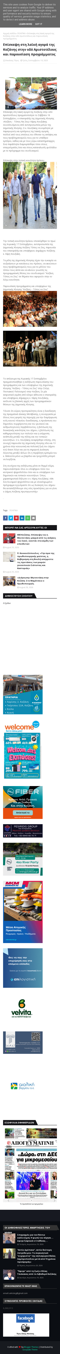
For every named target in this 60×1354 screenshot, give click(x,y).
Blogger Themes (31, 1347)
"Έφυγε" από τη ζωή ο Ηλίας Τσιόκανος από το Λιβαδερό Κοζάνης (36, 1273)
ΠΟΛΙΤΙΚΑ (21, 33)
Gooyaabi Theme (30, 1349)
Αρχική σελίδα (9, 33)
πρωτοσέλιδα (27, 1204)
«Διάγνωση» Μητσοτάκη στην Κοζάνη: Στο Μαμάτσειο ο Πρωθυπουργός (33, 580)
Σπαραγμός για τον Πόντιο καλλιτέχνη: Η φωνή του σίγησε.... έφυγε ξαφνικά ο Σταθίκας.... (35, 1237)
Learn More (25, 24)
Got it (38, 24)
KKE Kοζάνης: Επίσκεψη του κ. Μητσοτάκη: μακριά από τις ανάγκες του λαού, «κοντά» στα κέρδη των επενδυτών (36, 539)
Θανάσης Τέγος (12, 60)
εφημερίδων (38, 1204)
